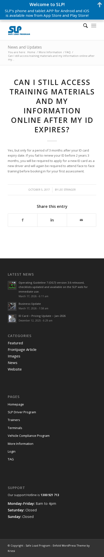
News (12, 362)
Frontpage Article (22, 349)
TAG (11, 459)
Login (11, 451)
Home (31, 52)
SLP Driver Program (22, 412)
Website (15, 369)
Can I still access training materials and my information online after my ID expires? (52, 106)
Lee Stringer (67, 189)
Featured (15, 342)
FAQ (68, 52)
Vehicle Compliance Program (29, 435)
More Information (50, 52)
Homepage (16, 404)
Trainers (14, 420)
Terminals (15, 428)
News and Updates (25, 47)
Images (14, 356)
